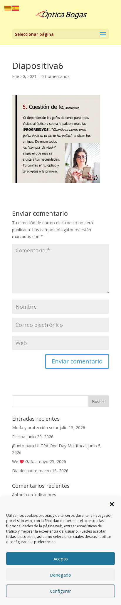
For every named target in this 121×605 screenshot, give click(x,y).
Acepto (60, 559)
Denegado (60, 575)
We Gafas (24, 461)
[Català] (8, 8)
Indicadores (45, 494)
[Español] (16, 8)
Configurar (60, 591)
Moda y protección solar (35, 427)
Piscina (18, 436)
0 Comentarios (55, 76)
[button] (112, 504)
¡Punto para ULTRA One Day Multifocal (49, 445)
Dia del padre (24, 470)
